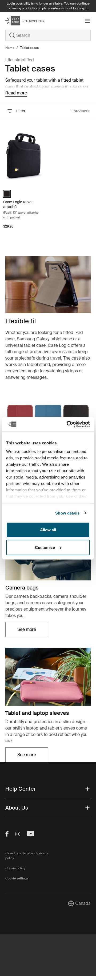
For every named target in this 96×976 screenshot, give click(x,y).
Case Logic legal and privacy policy (26, 855)
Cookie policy (15, 868)
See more (32, 631)
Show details (67, 513)
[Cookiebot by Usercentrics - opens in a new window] (68, 424)
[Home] (19, 20)
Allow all (48, 530)
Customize (45, 547)
